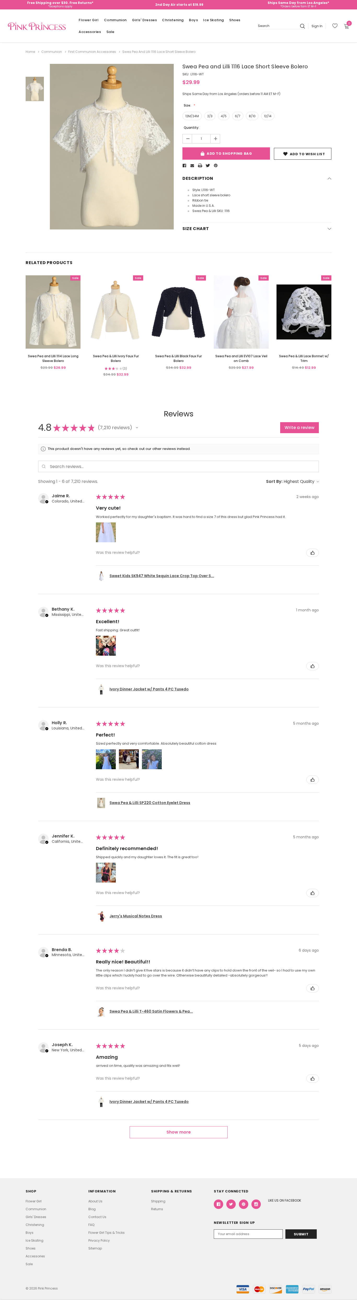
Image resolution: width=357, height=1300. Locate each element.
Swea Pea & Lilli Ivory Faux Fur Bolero (116, 358)
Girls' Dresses (144, 20)
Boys (193, 20)
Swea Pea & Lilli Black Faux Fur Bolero (178, 358)
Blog (92, 1209)
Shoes (234, 20)
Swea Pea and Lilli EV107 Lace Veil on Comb (241, 358)
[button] (137, 428)
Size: (188, 105)
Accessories (90, 31)
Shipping (158, 1201)
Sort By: (274, 481)
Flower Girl (89, 20)
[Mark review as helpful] (312, 553)
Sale (110, 31)
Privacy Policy (99, 1240)
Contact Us (97, 1217)
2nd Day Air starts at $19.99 (179, 4)
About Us (95, 1201)
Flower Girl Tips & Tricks (106, 1232)
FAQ (91, 1225)
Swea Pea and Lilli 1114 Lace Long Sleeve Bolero (53, 358)
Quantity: (191, 127)
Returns (157, 1209)
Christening (173, 20)
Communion (115, 20)
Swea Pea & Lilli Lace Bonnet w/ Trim (304, 358)
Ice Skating (213, 20)
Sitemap (95, 1248)
